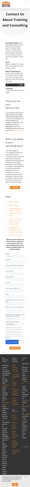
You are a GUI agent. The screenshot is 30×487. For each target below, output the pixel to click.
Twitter (26, 406)
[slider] (22, 85)
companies (5, 385)
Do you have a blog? (15, 235)
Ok (15, 484)
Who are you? (13, 205)
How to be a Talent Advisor (14, 425)
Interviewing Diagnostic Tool (16, 452)
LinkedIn (27, 414)
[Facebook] (22, 446)
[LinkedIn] (27, 446)
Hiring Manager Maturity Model (15, 444)
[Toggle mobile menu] (27, 2)
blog (23, 420)
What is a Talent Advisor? (15, 417)
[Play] (7, 85)
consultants (6, 403)
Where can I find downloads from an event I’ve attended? (15, 229)
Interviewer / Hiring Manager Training (15, 392)
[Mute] (18, 85)
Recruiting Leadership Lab (15, 376)
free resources (18, 130)
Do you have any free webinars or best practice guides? (16, 221)
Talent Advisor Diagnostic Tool (15, 435)
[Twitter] (24, 446)
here (26, 477)
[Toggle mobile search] (24, 2)
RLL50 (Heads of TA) (14, 384)
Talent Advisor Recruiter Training (15, 368)
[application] (15, 85)
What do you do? (14, 202)
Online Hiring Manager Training (15, 401)
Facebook (25, 400)
